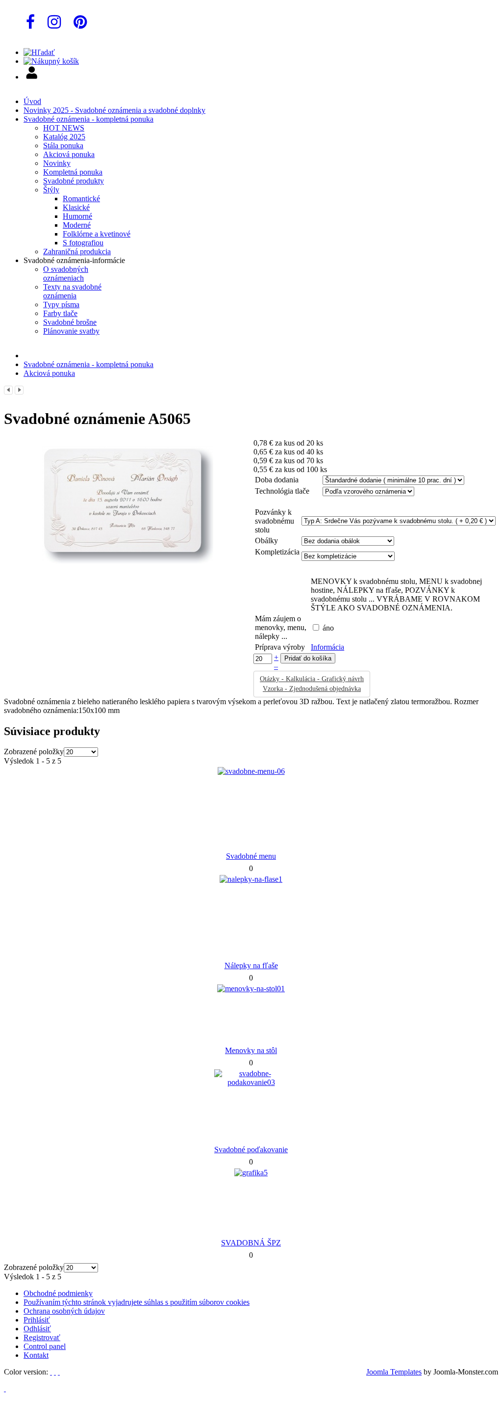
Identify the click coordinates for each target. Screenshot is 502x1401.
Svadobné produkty (73, 181)
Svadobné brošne (70, 322)
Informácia (327, 647)
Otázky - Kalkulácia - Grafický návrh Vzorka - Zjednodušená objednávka (312, 683)
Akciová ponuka (69, 154)
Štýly (51, 189)
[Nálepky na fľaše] (251, 879)
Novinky (57, 163)
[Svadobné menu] (251, 771)
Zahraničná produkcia (77, 251)
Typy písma (61, 304)
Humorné (77, 216)
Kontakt (36, 1355)
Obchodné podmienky (58, 1293)
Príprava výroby (280, 647)
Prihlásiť (37, 1320)
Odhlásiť (37, 1328)
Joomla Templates (394, 1372)
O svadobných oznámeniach (65, 273)
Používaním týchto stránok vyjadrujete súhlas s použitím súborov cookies (137, 1302)
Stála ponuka (63, 145)
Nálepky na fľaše (251, 965)
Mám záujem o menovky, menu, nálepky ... (280, 627)
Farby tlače (60, 313)
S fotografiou (83, 242)
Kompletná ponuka (72, 172)
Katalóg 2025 (64, 136)
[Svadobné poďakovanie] (251, 1082)
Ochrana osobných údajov (64, 1311)
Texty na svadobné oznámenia (72, 291)
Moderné (77, 225)
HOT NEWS (63, 128)
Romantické (81, 198)
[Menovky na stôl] (251, 988)
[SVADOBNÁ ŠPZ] (251, 1172)
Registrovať (42, 1337)
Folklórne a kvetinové (96, 234)
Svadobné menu (251, 856)
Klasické (76, 207)
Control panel (45, 1346)
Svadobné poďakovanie (251, 1149)
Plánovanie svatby (71, 331)
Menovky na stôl (251, 1050)
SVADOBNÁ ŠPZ (251, 1243)
